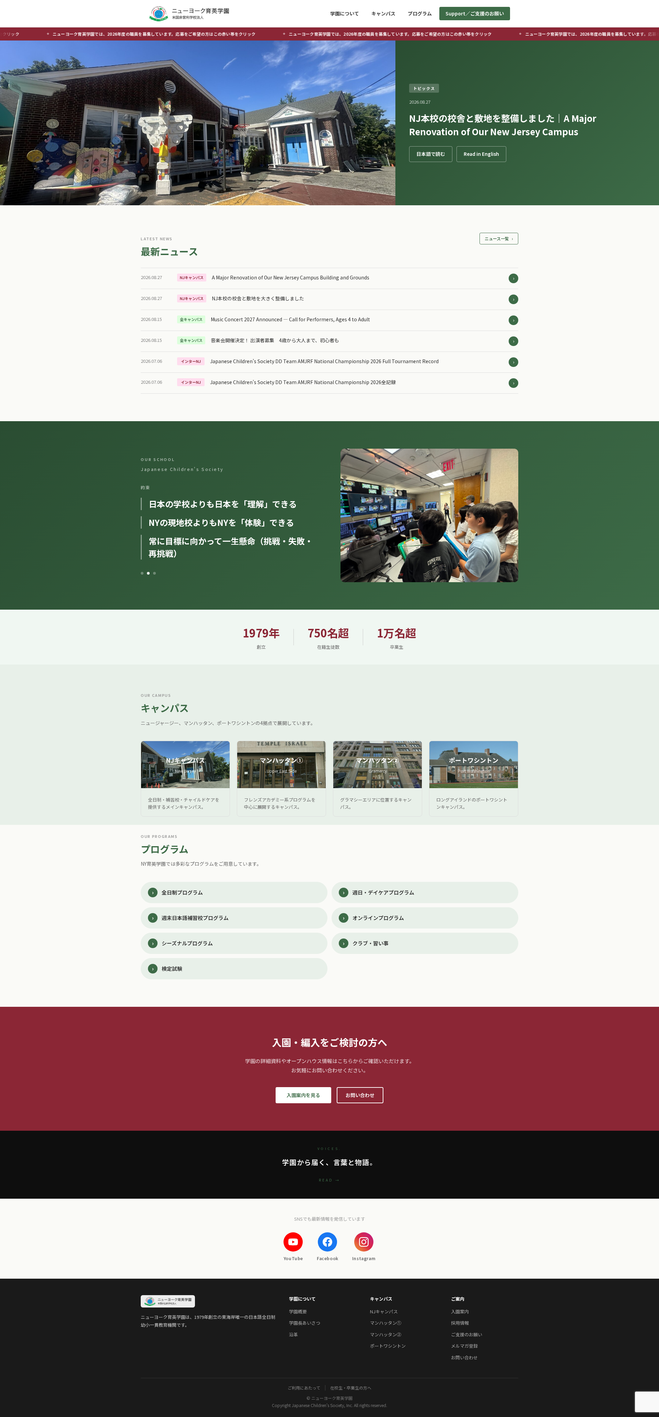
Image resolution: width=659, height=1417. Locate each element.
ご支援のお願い (466, 1334)
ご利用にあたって (304, 1388)
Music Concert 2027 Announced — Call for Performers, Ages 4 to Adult (290, 319)
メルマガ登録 (464, 1346)
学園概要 (298, 1311)
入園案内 (460, 1311)
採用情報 (460, 1323)
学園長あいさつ (304, 1323)
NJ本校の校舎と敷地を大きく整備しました (258, 298)
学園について (344, 13)
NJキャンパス (384, 1311)
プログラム (420, 13)
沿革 (293, 1334)
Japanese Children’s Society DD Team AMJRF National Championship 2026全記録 (303, 382)
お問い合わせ (360, 1095)
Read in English (481, 153)
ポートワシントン (388, 1346)
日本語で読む (430, 153)
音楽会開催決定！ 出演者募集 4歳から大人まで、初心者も (275, 340)
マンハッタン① (385, 1323)
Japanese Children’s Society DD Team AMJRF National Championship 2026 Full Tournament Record (324, 361)
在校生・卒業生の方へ (350, 1388)
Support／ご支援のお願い (475, 13)
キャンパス (383, 13)
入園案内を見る (303, 1095)
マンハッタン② (385, 1334)
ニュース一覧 (499, 238)
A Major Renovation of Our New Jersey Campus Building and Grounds (290, 277)
